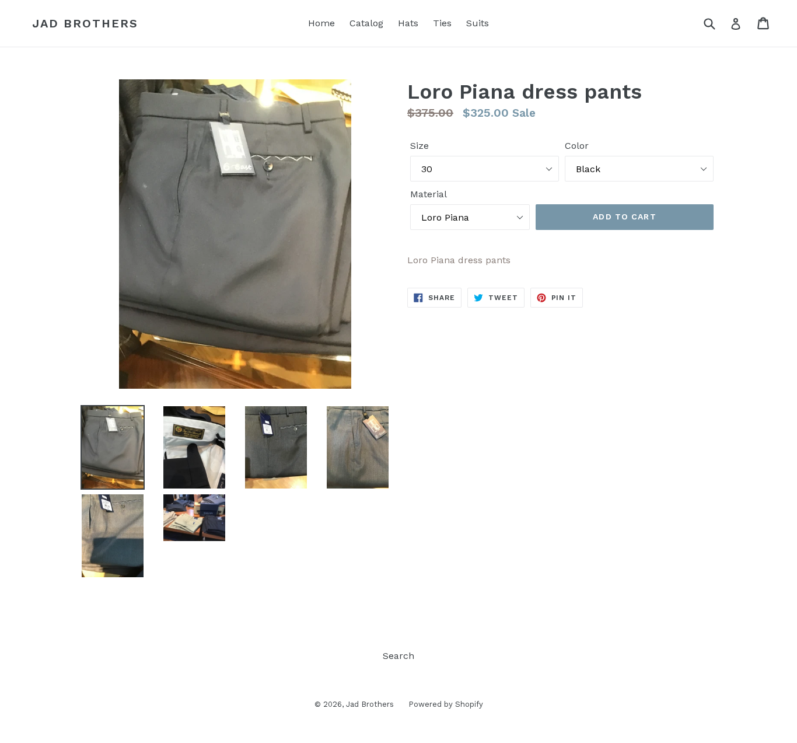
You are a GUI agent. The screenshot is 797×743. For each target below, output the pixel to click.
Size (419, 145)
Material (428, 194)
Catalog (366, 23)
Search (398, 655)
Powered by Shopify (445, 704)
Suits (477, 23)
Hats (408, 23)
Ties (442, 23)
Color (577, 145)
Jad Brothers (85, 23)
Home (321, 23)
